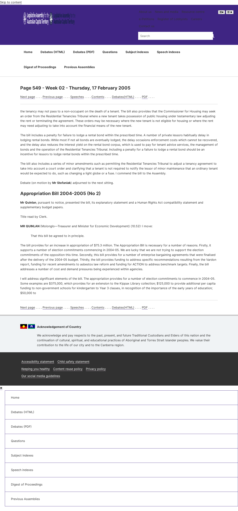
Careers (196, 19)
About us (145, 12)
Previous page (53, 97)
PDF (145, 97)
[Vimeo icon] (213, 360)
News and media (166, 12)
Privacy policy (96, 369)
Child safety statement (73, 361)
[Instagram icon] (186, 360)
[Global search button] (212, 35)
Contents (97, 97)
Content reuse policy (68, 369)
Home (28, 52)
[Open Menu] (221, 12)
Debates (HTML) (53, 52)
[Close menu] (1, 388)
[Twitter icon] (204, 360)
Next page (27, 97)
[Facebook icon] (195, 360)
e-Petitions (146, 19)
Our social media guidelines (40, 376)
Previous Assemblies (79, 67)
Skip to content (11, 2)
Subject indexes (137, 52)
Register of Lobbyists (172, 19)
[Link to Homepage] (49, 19)
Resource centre (193, 12)
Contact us (146, 26)
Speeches (77, 97)
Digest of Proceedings (40, 67)
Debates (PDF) (83, 52)
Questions (110, 52)
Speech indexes (168, 52)
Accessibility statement (37, 361)
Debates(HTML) (123, 97)
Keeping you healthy (35, 369)
